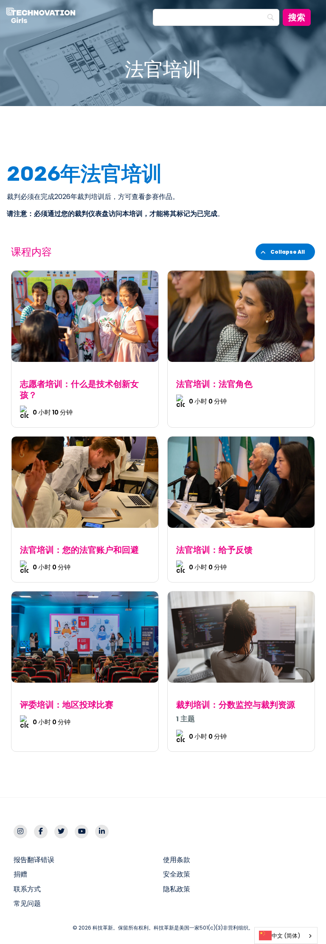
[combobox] (286, 935)
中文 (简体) (286, 936)
